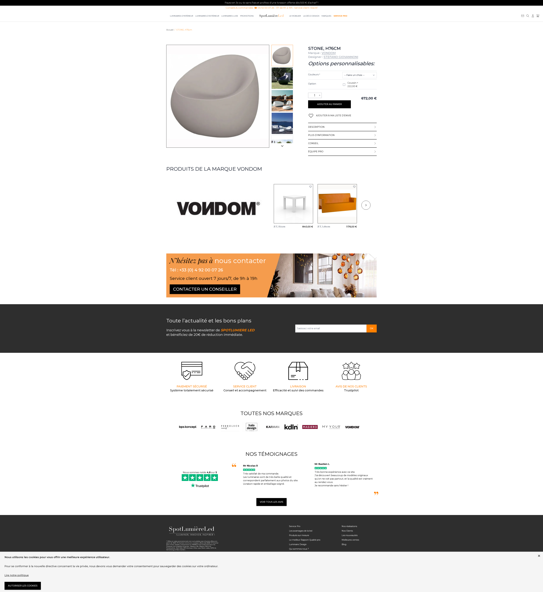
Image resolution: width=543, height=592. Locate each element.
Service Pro (340, 16)
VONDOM (329, 53)
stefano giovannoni (341, 57)
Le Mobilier (295, 16)
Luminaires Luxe (229, 16)
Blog (344, 544)
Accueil (169, 30)
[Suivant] (282, 147)
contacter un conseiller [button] (205, 289)
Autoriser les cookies (22, 585)
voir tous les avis (271, 502)
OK (371, 328)
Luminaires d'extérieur (207, 16)
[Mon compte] (533, 16)
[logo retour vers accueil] (192, 531)
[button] (310, 186)
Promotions (247, 16)
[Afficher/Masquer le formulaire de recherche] (527, 16)
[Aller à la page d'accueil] (271, 16)
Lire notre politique (17, 575)
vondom (171, 179)
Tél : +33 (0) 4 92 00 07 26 (196, 270)
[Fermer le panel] (539, 556)
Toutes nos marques (272, 413)
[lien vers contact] (522, 16)
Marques (326, 16)
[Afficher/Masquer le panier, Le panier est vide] (538, 16)
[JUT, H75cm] (293, 203)
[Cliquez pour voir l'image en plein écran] (217, 96)
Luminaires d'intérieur (181, 16)
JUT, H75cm (279, 226)
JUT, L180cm (324, 226)
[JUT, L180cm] (337, 203)
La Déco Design (311, 16)
